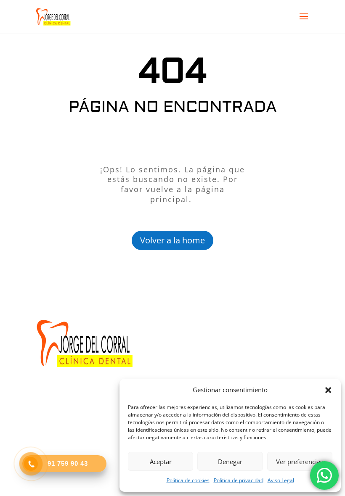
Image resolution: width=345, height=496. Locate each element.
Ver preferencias (299, 461)
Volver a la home (172, 240)
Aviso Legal (281, 480)
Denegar (230, 461)
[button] (328, 390)
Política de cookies (188, 480)
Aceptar (161, 461)
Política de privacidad (238, 480)
